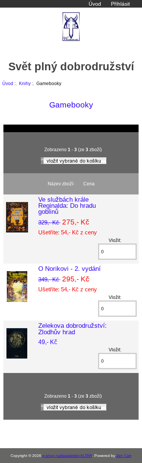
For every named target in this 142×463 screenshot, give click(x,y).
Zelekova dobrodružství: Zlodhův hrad (72, 328)
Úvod (95, 4)
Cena (89, 183)
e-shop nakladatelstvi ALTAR (67, 456)
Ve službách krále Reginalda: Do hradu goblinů (67, 205)
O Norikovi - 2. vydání (69, 268)
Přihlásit (120, 4)
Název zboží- (61, 183)
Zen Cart (123, 456)
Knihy (25, 83)
